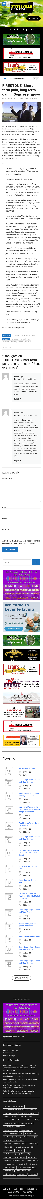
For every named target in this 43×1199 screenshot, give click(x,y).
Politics (32, 1157)
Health (8, 1137)
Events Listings (9, 1055)
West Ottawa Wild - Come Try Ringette (29, 824)
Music (8, 1147)
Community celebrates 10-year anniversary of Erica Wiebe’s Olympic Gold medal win (19, 1067)
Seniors (32, 1164)
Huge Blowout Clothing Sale (28, 867)
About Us (27, 1191)
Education (9, 1120)
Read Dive (7, 1073)
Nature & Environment (24, 1147)
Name (5, 507)
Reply (16, 399)
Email (5, 518)
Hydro (7, 1140)
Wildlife (22, 1174)
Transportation (23, 1171)
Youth (32, 1174)
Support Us (13, 1191)
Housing (32, 1137)
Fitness (20, 1127)
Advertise (32, 1188)
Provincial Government (14, 1161)
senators (20, 341)
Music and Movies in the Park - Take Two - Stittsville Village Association (29, 809)
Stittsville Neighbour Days (29, 936)
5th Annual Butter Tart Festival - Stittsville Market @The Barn (29, 896)
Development (25, 1116)
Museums (31, 1144)
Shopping (9, 1167)
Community (10, 1113)
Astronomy (18, 1106)
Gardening (30, 1133)
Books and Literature (13, 1110)
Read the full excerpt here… (14, 327)
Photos (25, 1154)
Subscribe (18, 1188)
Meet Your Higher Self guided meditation (27, 924)
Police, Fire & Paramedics (14, 1157)
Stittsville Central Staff (13, 98)
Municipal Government (14, 1144)
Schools (9, 1164)
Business (16, 335)
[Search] (36, 562)
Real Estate (32, 1161)
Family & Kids (26, 1123)
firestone (6, 341)
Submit (6, 1188)
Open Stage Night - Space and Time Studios (29, 780)
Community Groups (28, 1113)
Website (5, 530)
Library (18, 1140)
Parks (19, 1150)
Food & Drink (10, 1130)
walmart (28, 341)
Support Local (8, 1053)
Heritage (20, 1137)
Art (7, 1106)
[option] (23, 78)
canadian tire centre (18, 339)
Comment (7, 479)
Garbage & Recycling (13, 1133)
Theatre (8, 1171)
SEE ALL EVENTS (21, 978)
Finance (8, 1127)
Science (21, 1164)
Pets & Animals (11, 1154)
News (8, 1150)
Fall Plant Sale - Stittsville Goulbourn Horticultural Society (29, 852)
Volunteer (9, 1174)
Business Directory (10, 1050)
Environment (10, 1123)
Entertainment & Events (29, 335)
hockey (13, 341)
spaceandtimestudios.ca (13, 1036)
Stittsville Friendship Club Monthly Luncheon (29, 794)
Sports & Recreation (26, 1167)
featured (29, 339)
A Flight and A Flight (27, 768)
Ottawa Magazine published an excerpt (19, 139)
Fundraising (26, 1130)
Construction (10, 1116)
